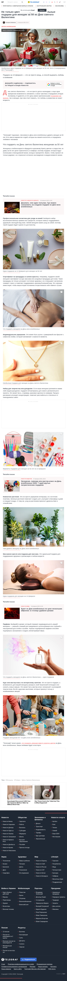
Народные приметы (58, 897)
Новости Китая (40, 873)
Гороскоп (55, 860)
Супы (21, 937)
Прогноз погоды (24, 847)
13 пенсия (6, 931)
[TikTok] (59, 2)
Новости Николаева (9, 850)
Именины (55, 909)
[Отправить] (22, 2)
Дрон (4, 870)
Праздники (55, 888)
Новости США (40, 864)
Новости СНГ (40, 870)
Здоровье (22, 857)
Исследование (24, 873)
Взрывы (5, 897)
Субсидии (22, 830)
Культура (55, 873)
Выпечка (22, 931)
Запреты (55, 903)
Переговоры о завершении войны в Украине (18, 6)
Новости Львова (8, 833)
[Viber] (46, 2)
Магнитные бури (57, 879)
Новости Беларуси (42, 876)
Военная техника (8, 909)
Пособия (22, 844)
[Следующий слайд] (65, 6)
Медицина (22, 833)
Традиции (55, 900)
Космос (5, 864)
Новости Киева (25, 606)
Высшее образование (23, 840)
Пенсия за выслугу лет (9, 951)
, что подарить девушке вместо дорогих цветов (38, 743)
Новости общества (26, 478)
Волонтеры (6, 906)
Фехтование (56, 836)
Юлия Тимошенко (41, 915)
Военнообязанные (25, 901)
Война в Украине (8, 888)
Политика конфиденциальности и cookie (21, 964)
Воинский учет (24, 904)
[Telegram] (49, 2)
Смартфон (6, 873)
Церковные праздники (56, 893)
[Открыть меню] (2, 2)
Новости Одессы (8, 830)
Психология (23, 870)
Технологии (6, 860)
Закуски (21, 947)
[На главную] (33, 2)
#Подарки (17, 780)
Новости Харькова (9, 824)
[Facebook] (43, 2)
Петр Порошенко (41, 912)
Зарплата (22, 821)
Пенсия (4, 928)
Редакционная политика (44, 964)
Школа (21, 836)
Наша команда (6, 969)
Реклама (32, 966)
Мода (54, 867)
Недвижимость (41, 829)
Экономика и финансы (40, 819)
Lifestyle (54, 857)
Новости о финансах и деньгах (30, 200)
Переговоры (7, 900)
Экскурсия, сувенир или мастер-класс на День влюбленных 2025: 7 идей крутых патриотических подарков (41, 483)
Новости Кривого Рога (8, 840)
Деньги (38, 823)
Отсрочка (22, 898)
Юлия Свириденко (42, 921)
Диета (21, 867)
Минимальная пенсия (7, 946)
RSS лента (51, 969)
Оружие (5, 903)
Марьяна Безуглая (42, 918)
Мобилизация (24, 888)
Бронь (21, 895)
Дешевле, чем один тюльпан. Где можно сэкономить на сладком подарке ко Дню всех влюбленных (40, 205)
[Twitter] (54, 2)
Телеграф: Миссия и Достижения (35, 969)
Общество (22, 817)
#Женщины (9, 780)
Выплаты (22, 827)
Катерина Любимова (11, 22)
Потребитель (56, 864)
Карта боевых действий (7, 893)
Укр (64, 2)
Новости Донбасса (9, 844)
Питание (22, 864)
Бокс (53, 824)
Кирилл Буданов (41, 909)
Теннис (54, 827)
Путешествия (56, 870)
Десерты (22, 941)
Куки (32, 10)
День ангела (56, 906)
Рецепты (21, 928)
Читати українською (8, 26)
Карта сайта (18, 969)
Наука (3, 857)
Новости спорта (58, 817)
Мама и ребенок (24, 860)
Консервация (23, 934)
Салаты (21, 944)
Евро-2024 (55, 833)
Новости (5, 817)
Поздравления (57, 882)
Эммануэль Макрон (42, 903)
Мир (36, 857)
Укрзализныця (40, 839)
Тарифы (38, 832)
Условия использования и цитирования (14, 966)
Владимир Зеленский (39, 893)
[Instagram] (57, 2)
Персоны (38, 888)
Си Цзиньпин (40, 900)
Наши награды (43, 966)
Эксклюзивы (59, 6)
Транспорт (39, 826)
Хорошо (42, 10)
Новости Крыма (8, 847)
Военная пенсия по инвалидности (9, 942)
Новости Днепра (8, 827)
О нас (3, 964)
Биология (6, 867)
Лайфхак (55, 876)
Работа (21, 824)
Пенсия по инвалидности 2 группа (8, 936)
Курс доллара (40, 835)
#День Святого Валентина (31, 780)
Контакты (54, 966)
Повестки (22, 892)
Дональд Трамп (41, 897)
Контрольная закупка (44, 6)
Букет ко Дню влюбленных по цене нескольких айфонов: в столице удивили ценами (41, 610)
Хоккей (54, 830)
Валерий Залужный (42, 906)
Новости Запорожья (9, 836)
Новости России (41, 867)
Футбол (54, 821)
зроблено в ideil (61, 973)
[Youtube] (52, 2)
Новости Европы (41, 860)
